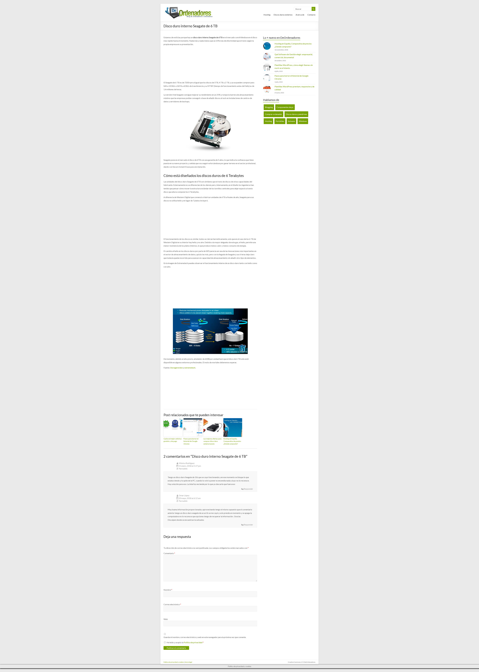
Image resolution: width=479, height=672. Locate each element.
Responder (248, 489)
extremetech (189, 367)
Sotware (291, 121)
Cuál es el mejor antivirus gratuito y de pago (173, 440)
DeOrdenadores (309, 662)
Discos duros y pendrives (296, 114)
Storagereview (176, 367)
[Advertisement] (210, 63)
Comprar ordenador (273, 114)
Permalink (183, 468)
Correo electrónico (172, 604)
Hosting (266, 14)
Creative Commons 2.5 (295, 662)
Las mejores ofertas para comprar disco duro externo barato (212, 441)
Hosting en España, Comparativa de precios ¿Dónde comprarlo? (232, 441)
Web (166, 619)
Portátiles (280, 121)
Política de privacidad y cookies (174, 662)
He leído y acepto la (185, 642)
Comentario (169, 553)
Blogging (269, 107)
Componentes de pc (285, 107)
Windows (303, 121)
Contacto (311, 14)
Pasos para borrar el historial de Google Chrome (190, 441)
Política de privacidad (193, 642)
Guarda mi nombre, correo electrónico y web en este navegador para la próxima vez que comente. (205, 637)
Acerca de (300, 14)
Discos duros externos (283, 14)
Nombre (168, 590)
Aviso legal (188, 662)
